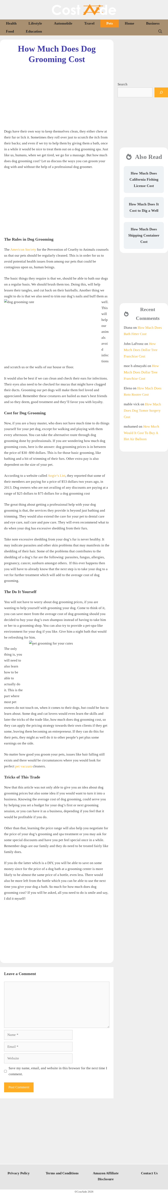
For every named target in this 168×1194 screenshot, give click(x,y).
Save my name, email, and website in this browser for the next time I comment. (58, 1071)
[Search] (161, 92)
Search (122, 84)
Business (153, 23)
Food (10, 31)
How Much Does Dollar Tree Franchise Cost (141, 350)
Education (34, 31)
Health (11, 23)
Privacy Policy (19, 1173)
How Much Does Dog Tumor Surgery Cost (142, 410)
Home (129, 23)
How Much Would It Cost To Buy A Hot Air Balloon (141, 433)
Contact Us (149, 1173)
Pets (109, 23)
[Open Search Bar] (160, 31)
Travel (89, 23)
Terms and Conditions (62, 1173)
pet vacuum (23, 766)
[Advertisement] (56, 93)
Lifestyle (35, 23)
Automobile (63, 23)
